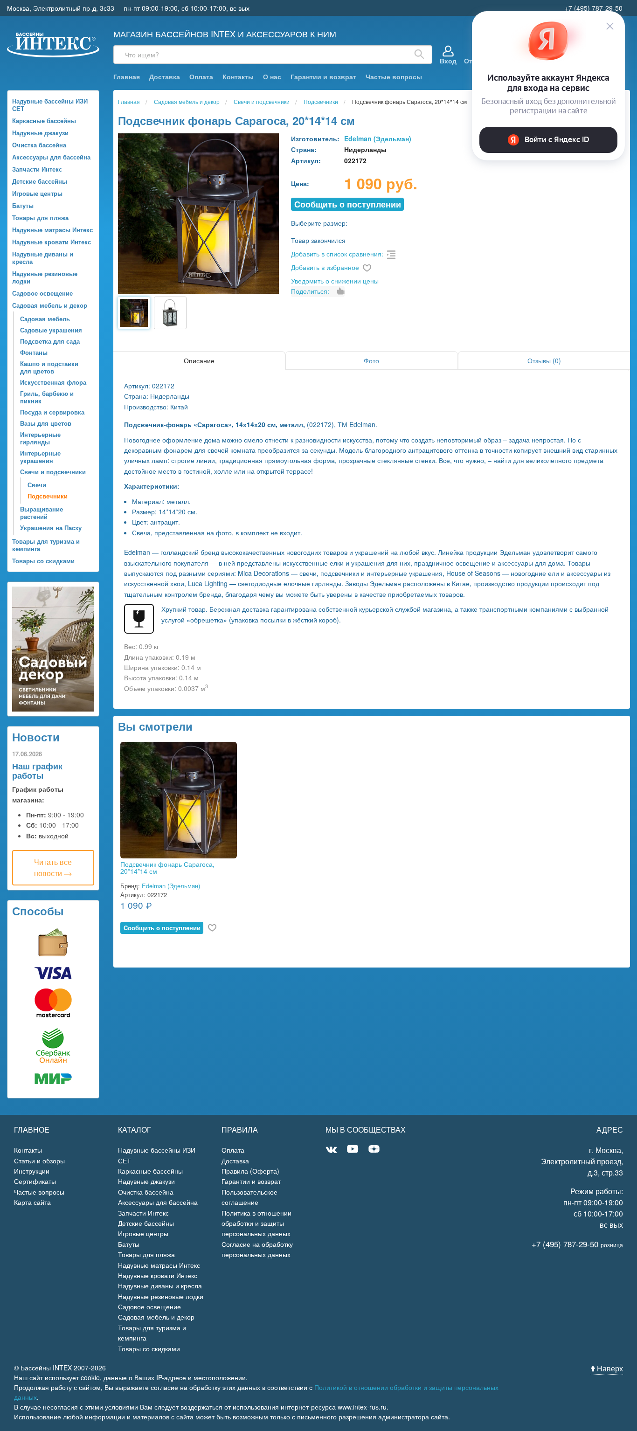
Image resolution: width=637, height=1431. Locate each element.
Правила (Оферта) (250, 1170)
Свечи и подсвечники (53, 471)
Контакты (238, 77)
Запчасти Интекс (37, 169)
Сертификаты (35, 1181)
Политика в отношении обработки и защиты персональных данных (256, 1223)
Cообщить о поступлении (347, 204)
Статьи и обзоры (39, 1160)
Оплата (201, 77)
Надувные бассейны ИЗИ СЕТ (50, 105)
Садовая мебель (45, 318)
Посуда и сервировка (52, 412)
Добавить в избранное (325, 267)
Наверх (609, 1368)
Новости (36, 737)
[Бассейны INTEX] (53, 43)
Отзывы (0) (544, 360)
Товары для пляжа (40, 217)
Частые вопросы (394, 77)
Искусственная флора (53, 382)
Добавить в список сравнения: (337, 253)
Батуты (23, 205)
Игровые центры (37, 193)
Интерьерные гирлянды (40, 438)
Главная (126, 77)
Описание (199, 360)
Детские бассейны (39, 181)
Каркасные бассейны (44, 120)
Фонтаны (34, 352)
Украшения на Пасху (51, 527)
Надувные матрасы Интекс (52, 229)
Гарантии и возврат (323, 77)
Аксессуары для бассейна (51, 156)
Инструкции (31, 1170)
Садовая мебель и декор (49, 305)
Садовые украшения (51, 329)
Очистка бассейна (39, 144)
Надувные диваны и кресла (42, 257)
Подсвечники (48, 495)
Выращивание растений (41, 513)
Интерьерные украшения (40, 457)
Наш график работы (37, 770)
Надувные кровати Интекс (51, 241)
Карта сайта (32, 1202)
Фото (371, 360)
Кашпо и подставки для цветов (49, 367)
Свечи (37, 484)
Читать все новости (53, 867)
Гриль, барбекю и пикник (47, 397)
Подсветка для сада (50, 341)
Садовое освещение (42, 293)
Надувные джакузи (40, 132)
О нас (272, 77)
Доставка (164, 77)
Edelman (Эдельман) (377, 138)
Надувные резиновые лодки (44, 277)
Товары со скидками (43, 560)
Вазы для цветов (45, 423)
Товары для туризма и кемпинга (46, 545)
